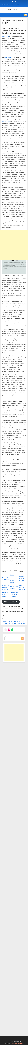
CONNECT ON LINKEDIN (10, 601)
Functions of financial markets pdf (5, 587)
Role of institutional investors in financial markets (13, 578)
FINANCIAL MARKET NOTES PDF (22, 578)
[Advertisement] (14, 245)
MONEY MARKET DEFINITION (22, 587)
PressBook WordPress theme (17, 1043)
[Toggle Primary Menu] (25, 15)
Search (6, 636)
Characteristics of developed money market (14, 594)
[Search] (22, 638)
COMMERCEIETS (12, 9)
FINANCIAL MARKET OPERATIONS (10, 618)
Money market (5, 36)
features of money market (5, 594)
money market (8, 57)
